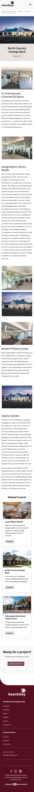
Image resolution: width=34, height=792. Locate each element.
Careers (5, 721)
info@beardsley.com (10, 755)
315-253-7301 (8, 752)
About (5, 713)
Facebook (11, 771)
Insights (6, 717)
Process (6, 737)
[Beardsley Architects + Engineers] (8, 4)
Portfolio (6, 710)
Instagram (15, 771)
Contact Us (7, 725)
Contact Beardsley (16, 664)
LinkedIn (20, 771)
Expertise (6, 706)
